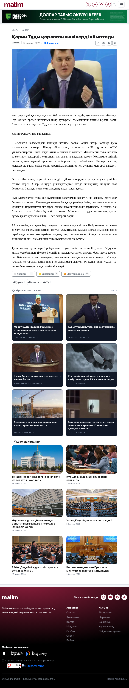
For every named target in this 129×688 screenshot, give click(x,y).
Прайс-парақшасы (117, 678)
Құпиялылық (106, 626)
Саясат (26, 30)
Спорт (70, 635)
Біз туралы (105, 612)
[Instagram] (88, 4)
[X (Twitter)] (114, 43)
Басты (15, 30)
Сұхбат (70, 631)
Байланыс (105, 621)
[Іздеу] (114, 4)
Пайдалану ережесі (110, 631)
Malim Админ (51, 43)
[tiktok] (108, 4)
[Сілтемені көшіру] (97, 43)
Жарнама (104, 617)
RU (121, 4)
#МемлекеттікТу (38, 282)
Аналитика (72, 617)
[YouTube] (95, 4)
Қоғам (70, 621)
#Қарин (18, 282)
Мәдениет (72, 626)
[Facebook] (101, 4)
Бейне (70, 640)
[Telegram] (103, 43)
